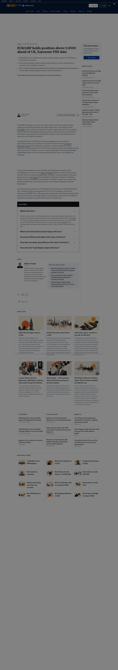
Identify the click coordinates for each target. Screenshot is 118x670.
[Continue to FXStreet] (114, 4)
